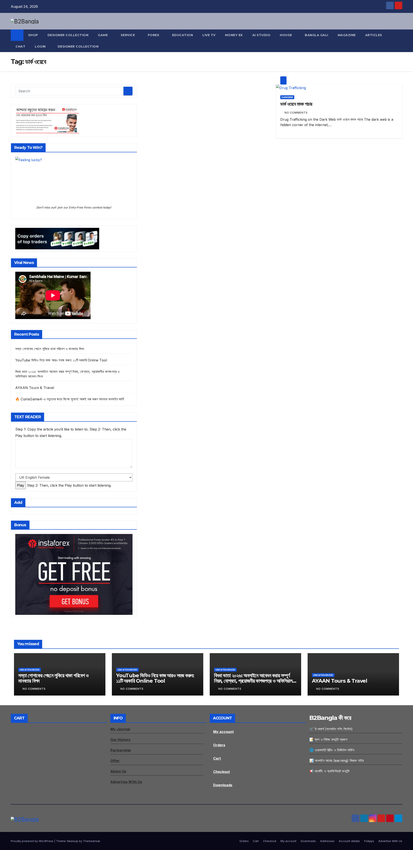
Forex (154, 35)
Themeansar (91, 841)
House (286, 35)
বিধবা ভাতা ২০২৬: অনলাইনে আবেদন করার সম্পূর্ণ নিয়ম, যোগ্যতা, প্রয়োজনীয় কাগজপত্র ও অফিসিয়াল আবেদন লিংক (253, 680)
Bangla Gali (316, 35)
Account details (349, 841)
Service (128, 35)
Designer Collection (68, 35)
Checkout (221, 772)
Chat (20, 46)
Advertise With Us (390, 841)
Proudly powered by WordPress (32, 841)
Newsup (72, 841)
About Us (118, 771)
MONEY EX (234, 35)
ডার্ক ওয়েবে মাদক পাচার (296, 104)
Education (182, 35)
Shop (33, 35)
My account (223, 732)
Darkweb (287, 97)
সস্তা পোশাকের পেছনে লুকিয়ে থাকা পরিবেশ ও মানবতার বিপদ (49, 349)
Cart (217, 758)
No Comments (296, 112)
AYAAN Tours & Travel (34, 388)
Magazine (347, 35)
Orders (219, 745)
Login (40, 46)
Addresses (327, 841)
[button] (399, 41)
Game (103, 35)
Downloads (222, 785)
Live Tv (209, 35)
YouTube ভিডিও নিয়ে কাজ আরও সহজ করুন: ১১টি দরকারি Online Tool (61, 360)
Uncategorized (30, 669)
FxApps (369, 841)
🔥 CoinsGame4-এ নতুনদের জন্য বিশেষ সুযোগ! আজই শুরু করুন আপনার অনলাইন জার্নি (69, 399)
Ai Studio (261, 35)
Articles (373, 35)
